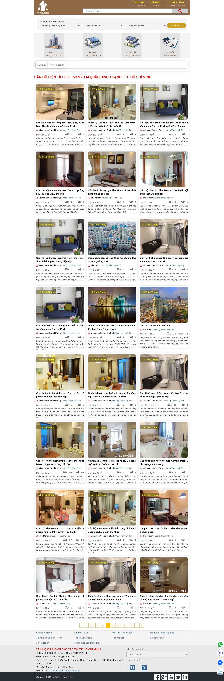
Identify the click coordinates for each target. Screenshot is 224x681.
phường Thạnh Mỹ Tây (70, 130)
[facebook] (157, 677)
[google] (164, 677)
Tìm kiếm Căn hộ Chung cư (51, 21)
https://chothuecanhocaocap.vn (63, 670)
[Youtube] (171, 677)
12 (131, 625)
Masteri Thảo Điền (122, 632)
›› (141, 625)
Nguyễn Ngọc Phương (162, 632)
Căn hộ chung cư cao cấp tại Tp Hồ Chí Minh (68, 649)
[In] (185, 677)
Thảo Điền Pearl (83, 637)
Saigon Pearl (157, 637)
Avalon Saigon (44, 632)
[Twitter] (178, 677)
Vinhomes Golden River (49, 637)
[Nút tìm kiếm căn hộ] (180, 11)
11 (125, 625)
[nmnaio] (133, 667)
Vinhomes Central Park (87, 642)
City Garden (42, 642)
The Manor (118, 637)
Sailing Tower (81, 632)
